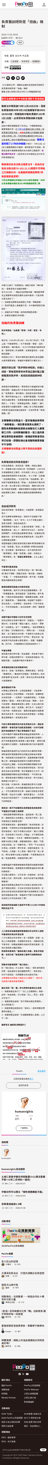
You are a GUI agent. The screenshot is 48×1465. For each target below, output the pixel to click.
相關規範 (5, 1389)
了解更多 (24, 1128)
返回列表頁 (23, 1085)
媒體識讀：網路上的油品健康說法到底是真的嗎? (22, 1341)
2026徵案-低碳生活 (32, 1413)
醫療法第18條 (14, 468)
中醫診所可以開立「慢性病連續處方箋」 (22, 1192)
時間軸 (4, 1393)
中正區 (25, 56)
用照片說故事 (7, 1425)
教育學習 (25, 61)
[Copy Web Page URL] (23, 78)
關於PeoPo (6, 1385)
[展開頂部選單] (44, 4)
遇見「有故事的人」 (33, 1425)
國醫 (8, 353)
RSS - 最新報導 (8, 1437)
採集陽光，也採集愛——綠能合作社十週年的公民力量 (22, 1298)
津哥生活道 (10, 1302)
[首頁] (24, 4)
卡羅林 (8, 1264)
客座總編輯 (29, 1401)
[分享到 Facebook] (8, 78)
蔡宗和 (8, 1317)
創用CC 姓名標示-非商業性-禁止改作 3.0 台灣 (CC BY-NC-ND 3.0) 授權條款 (16, 67)
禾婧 (7, 1276)
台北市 (18, 56)
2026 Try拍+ (7, 1413)
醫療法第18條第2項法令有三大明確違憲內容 (21, 91)
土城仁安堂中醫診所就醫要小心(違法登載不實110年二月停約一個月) (23, 1178)
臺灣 (12, 56)
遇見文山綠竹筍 (9, 1284)
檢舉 (20, 43)
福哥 (7, 1288)
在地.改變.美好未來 (32, 1421)
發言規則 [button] (42, 1071)
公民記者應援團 (31, 1393)
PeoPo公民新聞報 (32, 1385)
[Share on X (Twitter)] (13, 78)
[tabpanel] (23, 1078)
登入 (32, 1078)
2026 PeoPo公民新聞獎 (12, 1417)
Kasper (8, 1331)
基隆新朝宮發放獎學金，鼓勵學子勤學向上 (22, 1327)
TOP (43, 1450)
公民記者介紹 (30, 1397)
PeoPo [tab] (19, 1071)
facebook (19, 1374)
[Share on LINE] (18, 78)
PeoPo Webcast (31, 1389)
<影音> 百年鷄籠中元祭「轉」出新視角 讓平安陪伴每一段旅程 (23, 1312)
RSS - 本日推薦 (8, 1441)
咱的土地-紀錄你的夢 (10, 1421)
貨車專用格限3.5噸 (11, 1204)
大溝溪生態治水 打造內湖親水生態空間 (22, 1273)
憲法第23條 (19, 485)
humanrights (24, 1111)
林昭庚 (4, 357)
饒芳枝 (8, 1346)
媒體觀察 (36, 61)
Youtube (27, 1374)
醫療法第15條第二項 (35, 129)
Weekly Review (8, 1397)
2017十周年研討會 (32, 1417)
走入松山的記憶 (9, 1261)
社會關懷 (14, 61)
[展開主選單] (3, 4)
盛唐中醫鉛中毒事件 (24, 660)
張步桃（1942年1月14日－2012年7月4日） (20, 340)
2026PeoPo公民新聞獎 (12, 1245)
